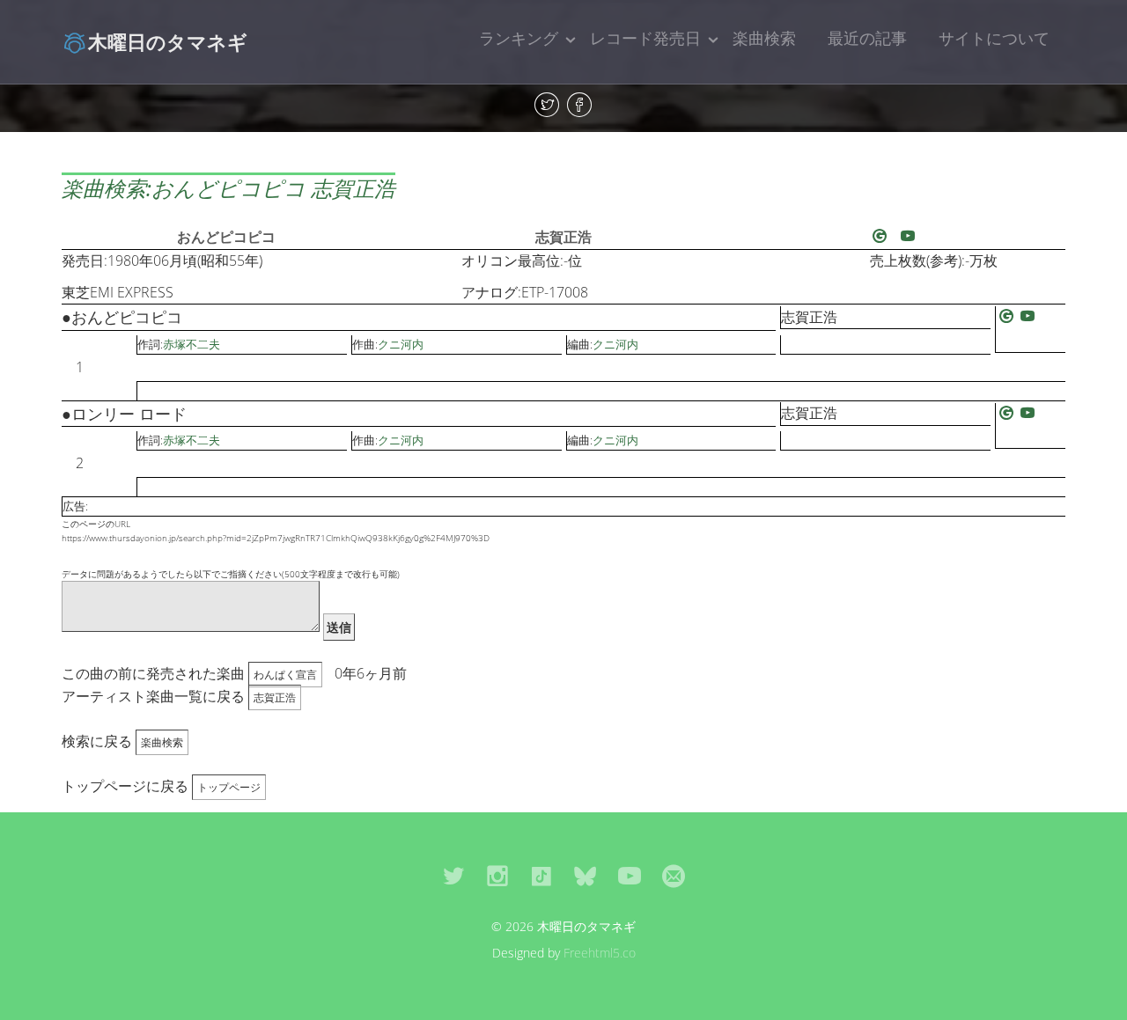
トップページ (229, 787)
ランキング (518, 37)
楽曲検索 (764, 37)
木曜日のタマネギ (167, 41)
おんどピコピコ (226, 236)
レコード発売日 (645, 37)
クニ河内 (401, 344)
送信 (339, 627)
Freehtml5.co (600, 952)
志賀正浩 (563, 236)
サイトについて (994, 37)
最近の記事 (867, 37)
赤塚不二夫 (191, 344)
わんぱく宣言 (285, 674)
